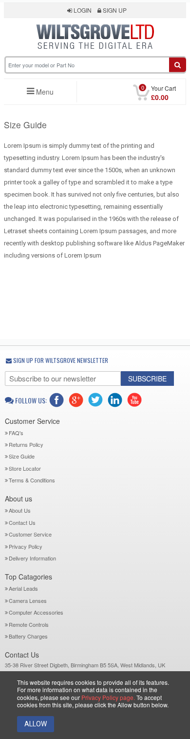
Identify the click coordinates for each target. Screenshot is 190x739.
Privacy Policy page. (108, 697)
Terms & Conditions (32, 480)
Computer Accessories (36, 612)
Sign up (114, 10)
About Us (20, 510)
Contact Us (22, 522)
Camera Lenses (28, 600)
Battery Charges (28, 636)
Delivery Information (32, 558)
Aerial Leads (23, 588)
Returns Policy (26, 444)
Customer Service (30, 534)
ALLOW (35, 724)
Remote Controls (29, 624)
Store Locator (25, 468)
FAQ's (16, 433)
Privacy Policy (25, 546)
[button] (95, 54)
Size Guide (22, 456)
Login (82, 10)
